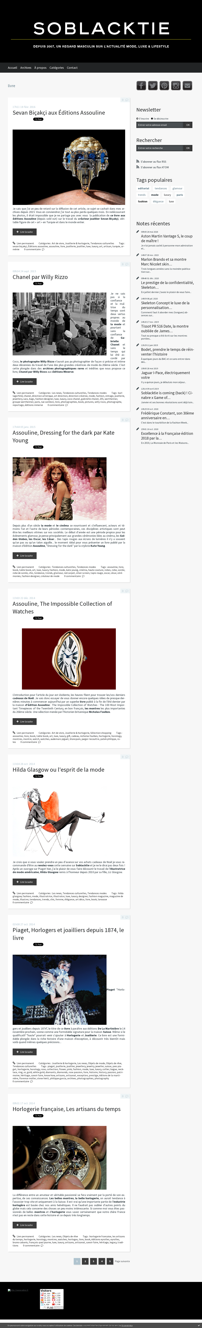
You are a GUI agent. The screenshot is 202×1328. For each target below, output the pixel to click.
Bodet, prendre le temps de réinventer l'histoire (167, 352)
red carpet (69, 572)
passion (111, 1072)
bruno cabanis (20, 1242)
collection (52, 1069)
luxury (95, 246)
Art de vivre (58, 243)
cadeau (75, 736)
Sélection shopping (100, 732)
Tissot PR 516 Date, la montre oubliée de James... (165, 328)
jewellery (17, 398)
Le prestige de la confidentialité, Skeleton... (167, 285)
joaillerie (71, 246)
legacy (113, 1242)
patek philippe (108, 739)
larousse (102, 899)
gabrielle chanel (90, 398)
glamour (58, 572)
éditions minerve (34, 404)
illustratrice (45, 896)
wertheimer (111, 398)
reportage (18, 404)
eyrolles (114, 1239)
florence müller (27, 1078)
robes (107, 569)
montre (27, 739)
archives (71, 1078)
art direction (61, 395)
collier (105, 1069)
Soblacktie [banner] (101, 31)
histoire (93, 1072)
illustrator (59, 896)
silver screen (82, 572)
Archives (25, 68)
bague (113, 1069)
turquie (116, 246)
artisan (107, 246)
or (25, 1072)
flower (62, 1069)
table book (25, 569)
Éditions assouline (38, 246)
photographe (114, 401)
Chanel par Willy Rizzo (40, 277)
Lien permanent (25, 243)
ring (20, 1072)
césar (113, 572)
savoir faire (37, 1075)
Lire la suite (26, 231)
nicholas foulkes (89, 736)
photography (102, 1078)
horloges (73, 1239)
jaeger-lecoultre (90, 739)
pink (69, 1069)
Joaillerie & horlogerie (77, 243)
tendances (35, 899)
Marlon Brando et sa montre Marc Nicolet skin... (163, 262)
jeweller (99, 1066)
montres (17, 739)
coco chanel (73, 398)
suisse (108, 1066)
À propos (40, 68)
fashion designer (44, 398)
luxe (88, 246)
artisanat (71, 1075)
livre (62, 246)
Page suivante (122, 1261)
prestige (93, 1075)
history (102, 1072)
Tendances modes (97, 392)
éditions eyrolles (100, 1239)
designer (83, 896)
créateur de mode (50, 576)
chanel (27, 395)
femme (59, 899)
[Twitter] (153, 85)
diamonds (62, 1072)
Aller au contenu (10, 2)
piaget (51, 1066)
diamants (51, 1072)
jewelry (90, 1066)
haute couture (95, 569)
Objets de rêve (113, 1063)
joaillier (81, 246)
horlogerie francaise (100, 1236)
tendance (39, 572)
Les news (57, 392)
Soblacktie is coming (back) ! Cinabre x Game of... (167, 395)
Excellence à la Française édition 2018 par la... (167, 436)
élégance (69, 899)
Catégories (57, 68)
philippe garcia (58, 1078)
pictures (89, 401)
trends (49, 572)
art (100, 246)
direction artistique (42, 395)
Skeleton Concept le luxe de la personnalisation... (165, 305)
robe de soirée (20, 572)
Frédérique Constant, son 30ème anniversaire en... (167, 415)
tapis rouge (97, 572)
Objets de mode (96, 1063)
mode (92, 395)
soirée (121, 569)
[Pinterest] (164, 85)
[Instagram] (176, 85)
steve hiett (43, 1078)
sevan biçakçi (20, 246)
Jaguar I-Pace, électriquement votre (165, 375)
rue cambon (47, 401)
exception (82, 1075)
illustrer (24, 899)
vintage (109, 395)
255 (102, 398)
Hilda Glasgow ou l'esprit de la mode (58, 769)
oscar (107, 572)
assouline (54, 246)
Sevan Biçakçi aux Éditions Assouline (59, 112)
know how (49, 1075)
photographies (69, 401)
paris (37, 401)
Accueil (12, 68)
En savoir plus (127, 1325)
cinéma (83, 569)
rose (43, 1069)
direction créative (78, 395)
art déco (79, 899)
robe (114, 569)
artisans (60, 1075)
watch (36, 739)
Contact (72, 68)
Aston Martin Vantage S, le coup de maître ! (167, 238)
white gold (39, 1072)
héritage (25, 1075)
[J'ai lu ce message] (199, 1325)
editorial (143, 188)
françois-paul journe (40, 1242)
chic (31, 572)
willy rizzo (100, 401)
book (81, 401)
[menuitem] (14, 68)
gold (29, 1072)
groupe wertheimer (23, 401)
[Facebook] (141, 85)
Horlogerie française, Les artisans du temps (67, 1109)
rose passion (75, 1072)
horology (116, 736)
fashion (100, 395)
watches (44, 739)
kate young (72, 569)
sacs (25, 398)
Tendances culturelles (102, 243)
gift (68, 736)
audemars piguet (59, 739)
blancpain (75, 739)
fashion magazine (98, 896)
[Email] (187, 85)
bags (31, 398)
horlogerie (104, 736)
